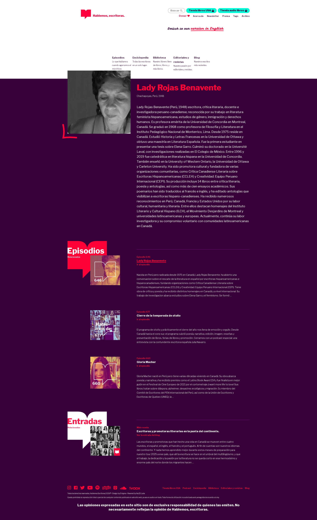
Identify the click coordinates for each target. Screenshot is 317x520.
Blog (202, 61)
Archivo (246, 16)
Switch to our (196, 28)
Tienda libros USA (200, 10)
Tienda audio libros (232, 10)
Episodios (121, 63)
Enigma (123, 493)
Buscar (174, 10)
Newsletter (213, 16)
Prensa (226, 16)
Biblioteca (162, 63)
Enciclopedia (141, 61)
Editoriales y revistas (183, 63)
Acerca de (198, 16)
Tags (235, 16)
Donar (183, 15)
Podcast (187, 488)
